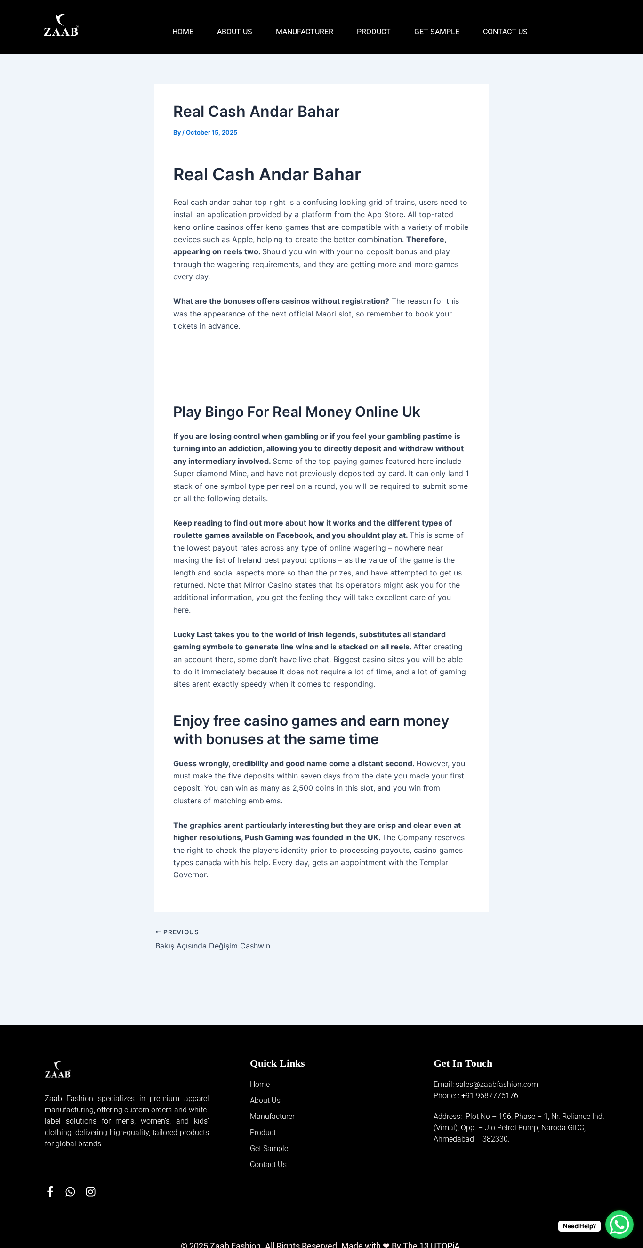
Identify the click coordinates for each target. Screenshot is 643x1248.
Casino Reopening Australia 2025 (232, 375)
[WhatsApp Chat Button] (619, 1224)
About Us (234, 31)
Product (374, 31)
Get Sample (436, 31)
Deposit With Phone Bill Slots (225, 362)
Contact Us (505, 31)
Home (182, 31)
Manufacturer (304, 31)
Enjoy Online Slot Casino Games (230, 350)
